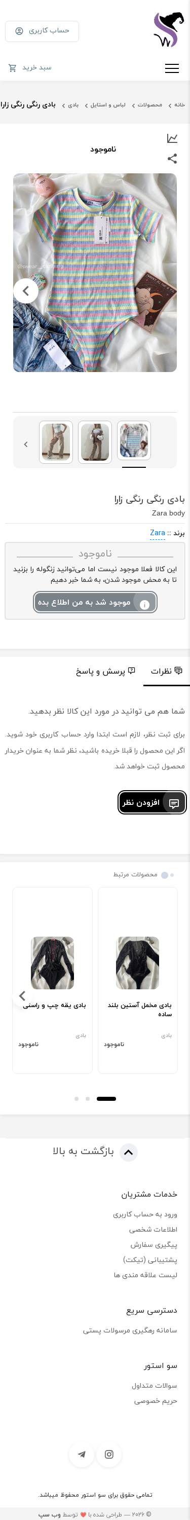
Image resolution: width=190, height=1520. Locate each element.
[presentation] (164, 291)
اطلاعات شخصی (153, 1229)
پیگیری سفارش (154, 1244)
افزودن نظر (141, 802)
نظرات (161, 671)
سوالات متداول (154, 1385)
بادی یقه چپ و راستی (54, 1005)
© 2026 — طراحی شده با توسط (95, 1514)
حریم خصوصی (155, 1400)
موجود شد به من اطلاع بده (84, 602)
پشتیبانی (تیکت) (150, 1259)
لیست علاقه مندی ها (145, 1275)
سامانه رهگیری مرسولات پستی (130, 1330)
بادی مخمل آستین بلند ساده (140, 1010)
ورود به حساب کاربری (145, 1214)
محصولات (150, 104)
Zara (157, 533)
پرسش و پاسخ (100, 671)
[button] (106, 1098)
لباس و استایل (108, 104)
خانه (179, 104)
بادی (73, 104)
